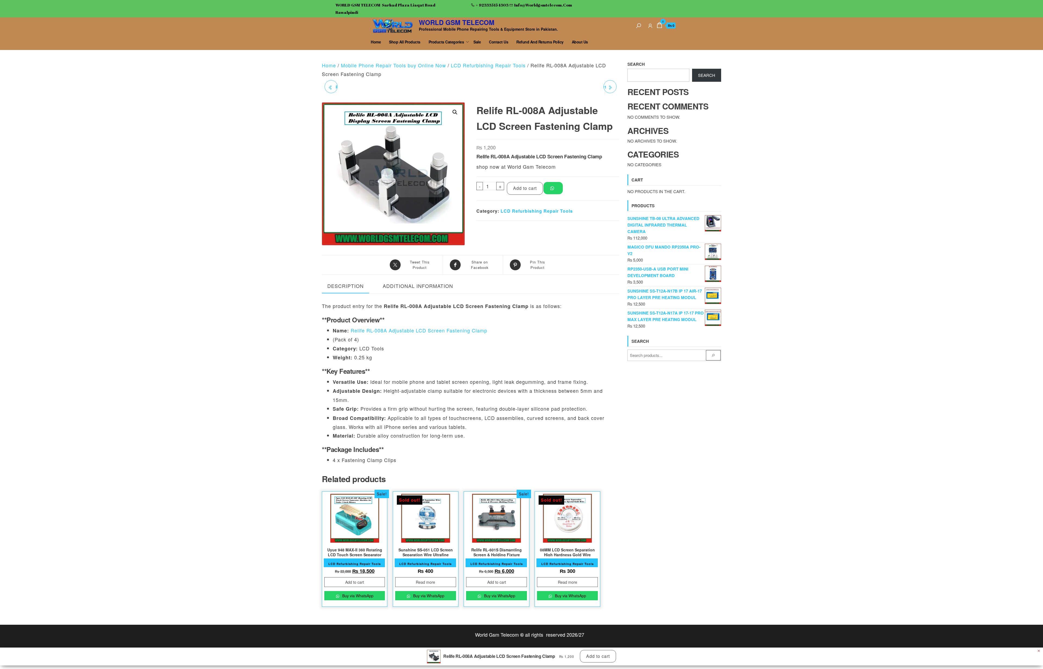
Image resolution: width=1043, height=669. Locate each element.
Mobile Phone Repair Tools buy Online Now (393, 65)
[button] (455, 112)
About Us (580, 42)
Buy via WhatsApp (357, 595)
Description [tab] (345, 285)
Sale (477, 42)
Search (636, 64)
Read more (425, 582)
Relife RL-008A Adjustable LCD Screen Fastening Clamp (419, 330)
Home (376, 42)
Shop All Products (404, 42)
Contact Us (498, 42)
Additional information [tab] (418, 285)
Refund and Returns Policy (540, 42)
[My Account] (650, 25)
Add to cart (525, 188)
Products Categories (446, 42)
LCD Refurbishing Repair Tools (488, 65)
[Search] (639, 25)
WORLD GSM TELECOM (456, 22)
